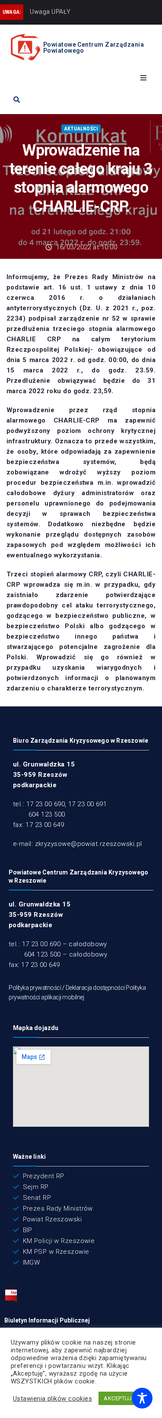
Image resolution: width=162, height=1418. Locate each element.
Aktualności (81, 129)
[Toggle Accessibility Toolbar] (142, 1398)
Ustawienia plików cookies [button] (52, 1398)
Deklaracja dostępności (95, 987)
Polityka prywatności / (37, 987)
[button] (143, 78)
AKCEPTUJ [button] (118, 1398)
